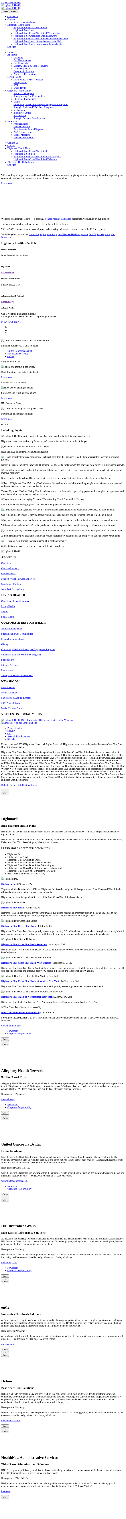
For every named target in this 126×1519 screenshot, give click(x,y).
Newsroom (12, 1031)
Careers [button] (11, 19)
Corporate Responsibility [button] (19, 90)
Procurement (20, 115)
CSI (9, 733)
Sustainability (20, 110)
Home (10, 52)
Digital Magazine (22, 134)
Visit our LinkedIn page (25, 722)
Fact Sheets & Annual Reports (28, 129)
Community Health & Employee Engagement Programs (41, 104)
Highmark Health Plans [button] (18, 24)
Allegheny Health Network (20, 162)
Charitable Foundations (25, 99)
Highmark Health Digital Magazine (55, 720)
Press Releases (21, 123)
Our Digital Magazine (99, 234)
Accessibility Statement (18, 736)
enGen (10, 356)
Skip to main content (11, 2)
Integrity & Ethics (22, 112)
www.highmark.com (11, 1025)
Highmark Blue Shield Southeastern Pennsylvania (38, 44)
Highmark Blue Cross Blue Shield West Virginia (37, 33)
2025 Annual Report (23, 132)
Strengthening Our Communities (29, 96)
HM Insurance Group (17, 353)
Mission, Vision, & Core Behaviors (31, 66)
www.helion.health (10, 1420)
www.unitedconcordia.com (14, 1181)
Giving (17, 101)
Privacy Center (14, 728)
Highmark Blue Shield (24, 30)
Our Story (18, 57)
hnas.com (5, 1491)
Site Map (11, 47)
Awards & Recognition (25, 74)
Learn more (6, 377)
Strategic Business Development (29, 118)
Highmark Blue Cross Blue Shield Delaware (35, 35)
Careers (11, 145)
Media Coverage (22, 126)
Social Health (20, 88)
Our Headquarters (22, 60)
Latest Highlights (37, 234)
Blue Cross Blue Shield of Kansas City (21, 1012)
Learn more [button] (6, 183)
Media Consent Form (24, 137)
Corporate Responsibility (19, 1033)
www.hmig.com (9, 1262)
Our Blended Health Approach (28, 79)
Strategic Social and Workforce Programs (33, 107)
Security (11, 730)
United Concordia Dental (19, 351)
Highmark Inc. (9, 884)
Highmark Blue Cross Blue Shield (30, 27)
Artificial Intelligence (24, 93)
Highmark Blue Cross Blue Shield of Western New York (41, 38)
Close (5, 1039)
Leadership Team (22, 68)
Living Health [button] (14, 77)
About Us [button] (12, 54)
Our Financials (21, 63)
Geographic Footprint (24, 71)
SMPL (17, 85)
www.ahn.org (8, 1099)
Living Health (20, 82)
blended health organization (58, 218)
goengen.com (7, 1344)
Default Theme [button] (8, 785)
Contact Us (12, 16)
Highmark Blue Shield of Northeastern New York (38, 41)
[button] (7, 321)
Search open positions (24, 22)
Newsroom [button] (12, 121)
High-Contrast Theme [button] (27, 785)
